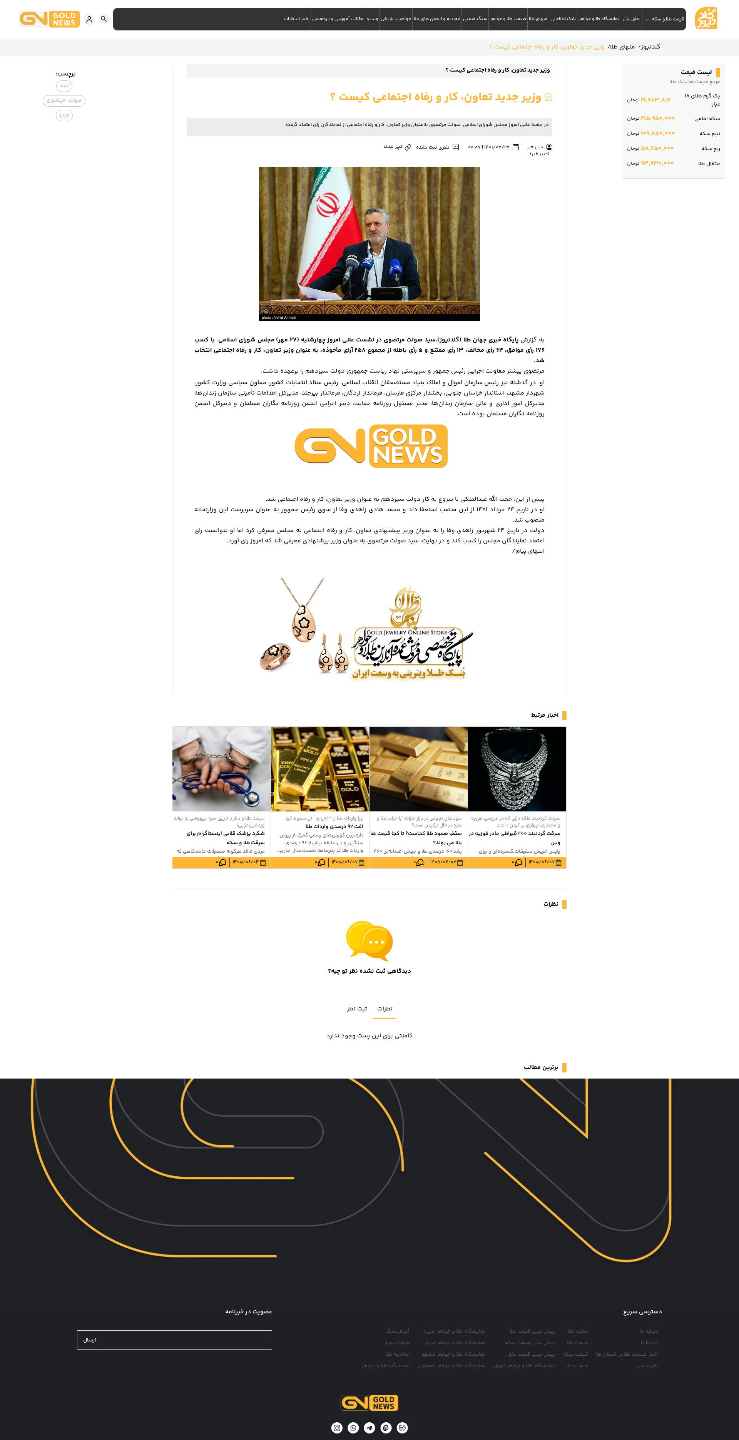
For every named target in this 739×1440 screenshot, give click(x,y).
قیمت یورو (397, 1343)
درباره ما (649, 1331)
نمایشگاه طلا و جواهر (385, 1366)
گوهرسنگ (398, 1331)
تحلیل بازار (631, 19)
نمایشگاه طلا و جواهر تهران (524, 1366)
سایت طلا (577, 1331)
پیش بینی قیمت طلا (532, 1331)
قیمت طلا (577, 1343)
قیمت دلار (577, 1366)
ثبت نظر (357, 1009)
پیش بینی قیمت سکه (530, 1343)
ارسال (89, 1340)
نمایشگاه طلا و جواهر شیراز (454, 1331)
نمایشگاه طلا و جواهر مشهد (453, 1354)
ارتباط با (649, 1343)
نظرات (385, 1009)
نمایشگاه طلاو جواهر (599, 19)
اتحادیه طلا (397, 1354)
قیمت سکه (575, 1354)
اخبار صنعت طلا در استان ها (627, 1354)
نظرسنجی (647, 1366)
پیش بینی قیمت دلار (531, 1354)
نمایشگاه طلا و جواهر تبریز (455, 1343)
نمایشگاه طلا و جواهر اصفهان (451, 1366)
